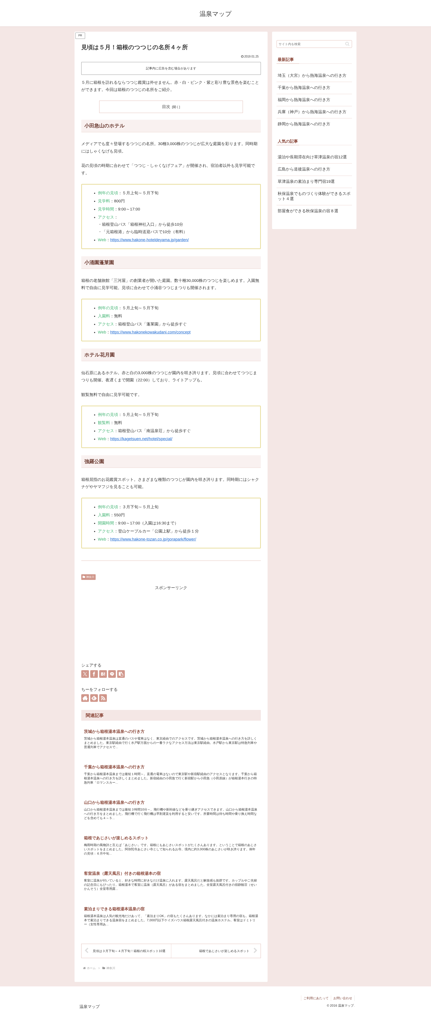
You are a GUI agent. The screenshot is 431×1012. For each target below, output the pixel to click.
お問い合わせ (342, 998)
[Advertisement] (171, 623)
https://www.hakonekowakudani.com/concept (150, 332)
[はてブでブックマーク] (103, 674)
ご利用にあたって (316, 998)
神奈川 (90, 577)
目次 (166, 106)
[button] (121, 674)
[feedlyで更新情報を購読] (94, 698)
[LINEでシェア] (112, 674)
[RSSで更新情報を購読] (103, 698)
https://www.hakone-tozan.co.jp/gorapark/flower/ (153, 539)
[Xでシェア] (85, 674)
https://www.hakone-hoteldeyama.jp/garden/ (149, 240)
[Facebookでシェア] (94, 674)
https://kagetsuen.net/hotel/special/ (141, 439)
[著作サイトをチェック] (85, 698)
